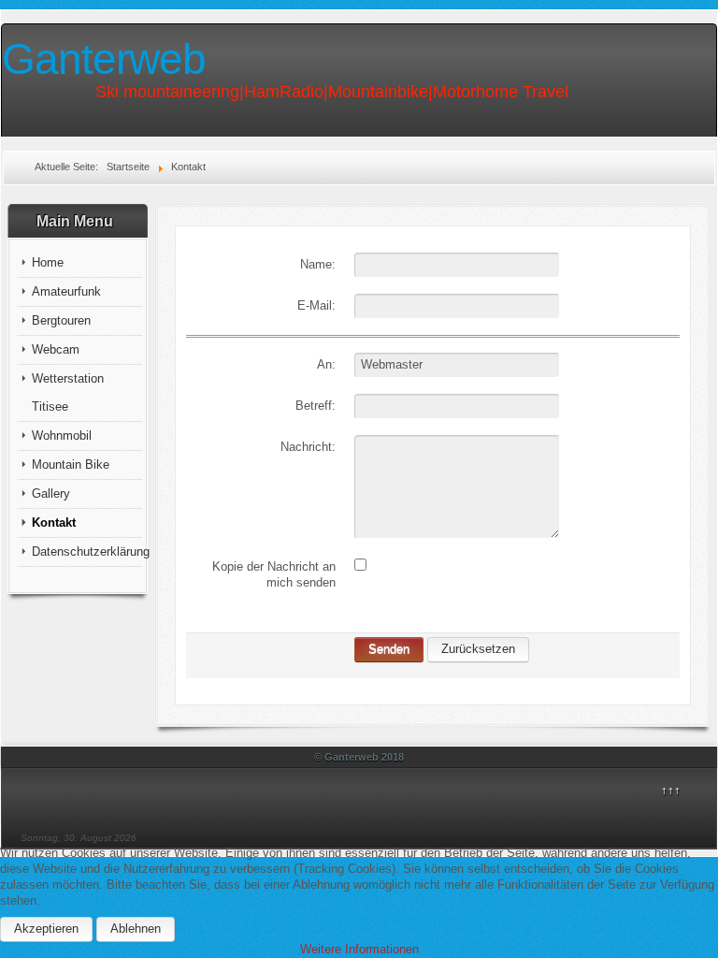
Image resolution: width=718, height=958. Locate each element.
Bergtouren (61, 320)
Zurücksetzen (478, 649)
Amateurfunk (66, 291)
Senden (388, 649)
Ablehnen (135, 929)
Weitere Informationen (359, 949)
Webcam (55, 349)
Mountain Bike (70, 464)
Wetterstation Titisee (68, 392)
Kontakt (54, 522)
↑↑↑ (671, 790)
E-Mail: (316, 305)
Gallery (51, 493)
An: (326, 364)
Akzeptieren (46, 929)
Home (48, 262)
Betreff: (315, 406)
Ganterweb (104, 59)
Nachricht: (308, 447)
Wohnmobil (62, 435)
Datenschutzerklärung (87, 551)
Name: (318, 264)
